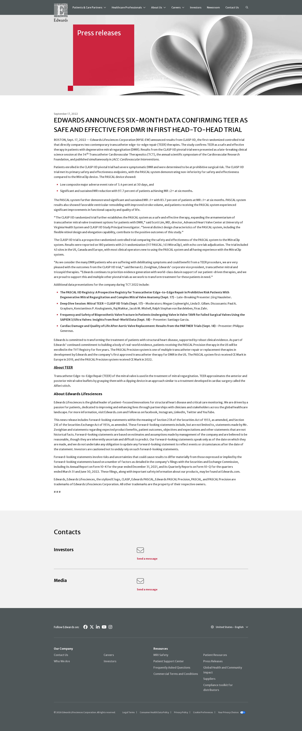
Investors (195, 7)
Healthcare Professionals (127, 7)
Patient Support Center (168, 661)
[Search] (247, 7)
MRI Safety (160, 655)
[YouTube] (104, 627)
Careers (176, 7)
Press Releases (213, 661)
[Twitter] (92, 627)
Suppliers (209, 678)
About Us (156, 7)
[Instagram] (110, 627)
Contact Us (232, 7)
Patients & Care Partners (87, 7)
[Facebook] (85, 627)
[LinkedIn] (98, 627)
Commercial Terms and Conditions (175, 674)
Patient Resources (215, 655)
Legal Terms (129, 712)
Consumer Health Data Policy (154, 712)
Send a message (147, 558)
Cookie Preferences (203, 712)
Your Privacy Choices (228, 712)
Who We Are (62, 661)
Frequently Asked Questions (171, 667)
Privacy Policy (181, 712)
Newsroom (213, 7)
